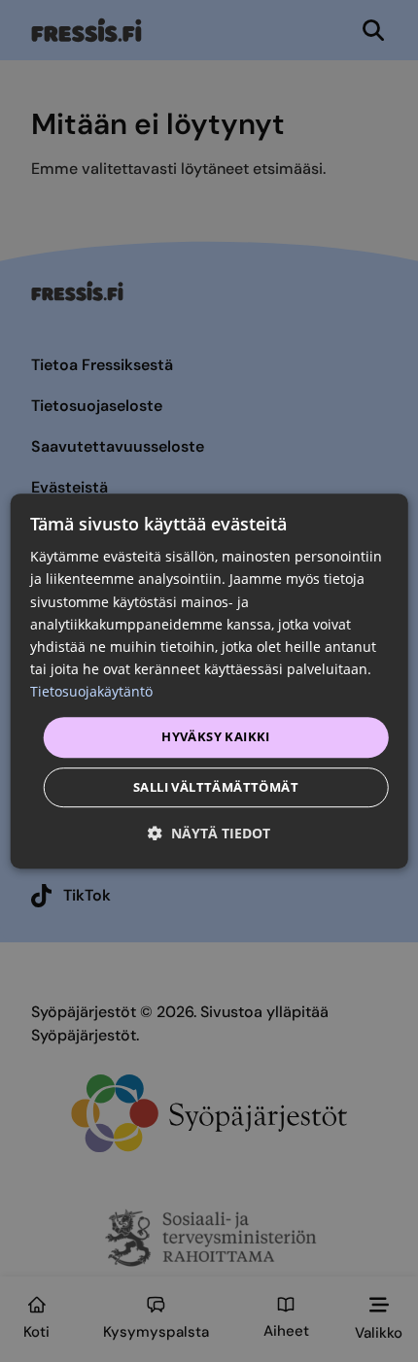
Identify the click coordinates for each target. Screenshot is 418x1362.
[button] (209, 833)
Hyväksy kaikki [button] (215, 736)
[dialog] (209, 681)
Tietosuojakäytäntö (91, 691)
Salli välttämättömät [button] (215, 787)
